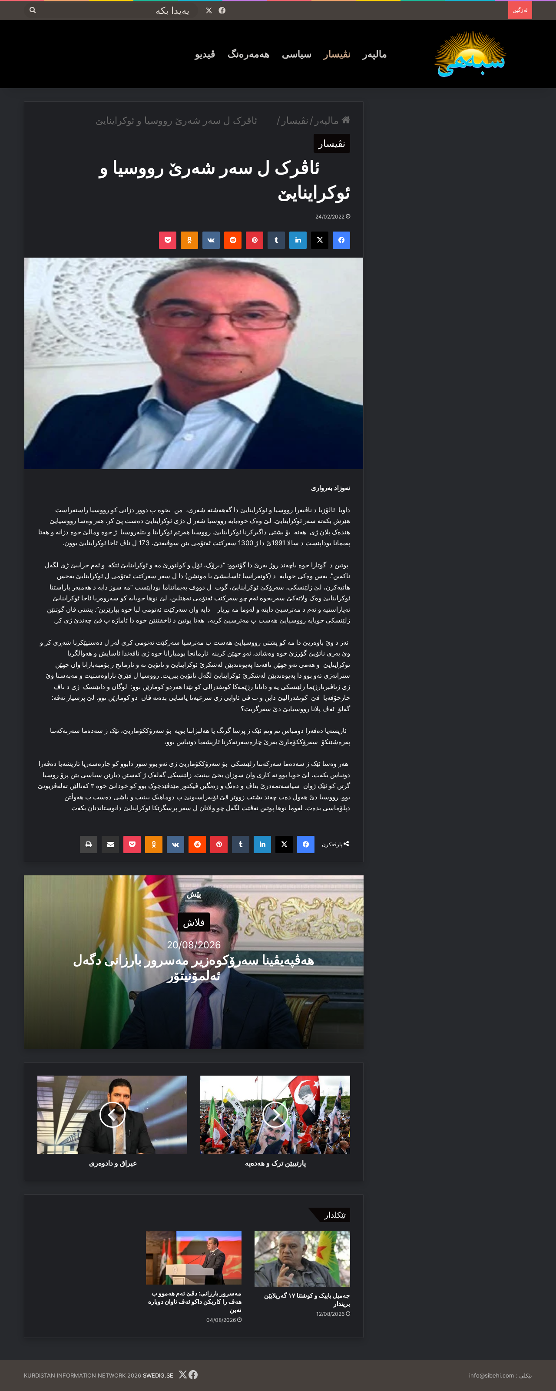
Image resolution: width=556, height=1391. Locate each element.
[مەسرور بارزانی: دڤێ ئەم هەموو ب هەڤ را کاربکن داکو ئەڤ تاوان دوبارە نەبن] (194, 1258)
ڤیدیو (205, 54)
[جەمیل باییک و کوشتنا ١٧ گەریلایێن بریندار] (302, 1259)
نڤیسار (337, 54)
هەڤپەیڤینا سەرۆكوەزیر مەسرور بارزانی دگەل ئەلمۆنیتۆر (193, 967)
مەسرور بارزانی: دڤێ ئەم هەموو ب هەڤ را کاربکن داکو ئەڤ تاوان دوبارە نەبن (195, 1301)
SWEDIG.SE (158, 1375)
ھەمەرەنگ (249, 54)
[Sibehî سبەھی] (474, 53)
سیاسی (296, 54)
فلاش (194, 922)
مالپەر (375, 54)
